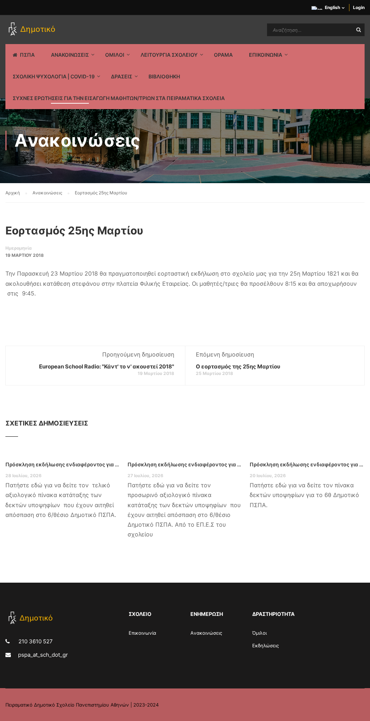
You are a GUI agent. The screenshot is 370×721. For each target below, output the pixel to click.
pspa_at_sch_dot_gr (43, 654)
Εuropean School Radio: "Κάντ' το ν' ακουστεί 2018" (106, 366)
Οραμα (223, 55)
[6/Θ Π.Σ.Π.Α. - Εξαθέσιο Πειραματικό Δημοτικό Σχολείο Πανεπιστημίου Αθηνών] (33, 29)
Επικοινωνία (142, 633)
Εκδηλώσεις (265, 645)
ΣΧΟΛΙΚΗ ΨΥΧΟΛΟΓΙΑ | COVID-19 (54, 76)
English (332, 7)
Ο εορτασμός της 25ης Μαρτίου (238, 366)
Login (359, 7)
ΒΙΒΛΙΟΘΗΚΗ (164, 76)
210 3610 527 (35, 641)
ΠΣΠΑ (27, 55)
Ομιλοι (114, 55)
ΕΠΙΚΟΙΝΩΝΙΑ (265, 55)
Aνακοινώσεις (206, 633)
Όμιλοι (259, 633)
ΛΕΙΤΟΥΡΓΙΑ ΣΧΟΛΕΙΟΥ (169, 55)
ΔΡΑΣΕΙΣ (121, 76)
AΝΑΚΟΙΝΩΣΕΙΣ (70, 55)
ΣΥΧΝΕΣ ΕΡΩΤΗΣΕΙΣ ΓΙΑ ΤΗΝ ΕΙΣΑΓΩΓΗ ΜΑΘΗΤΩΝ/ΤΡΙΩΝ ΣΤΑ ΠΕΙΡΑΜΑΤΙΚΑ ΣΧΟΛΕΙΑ (119, 98)
